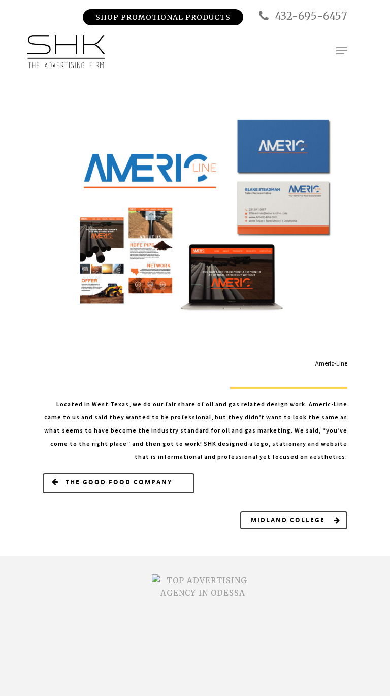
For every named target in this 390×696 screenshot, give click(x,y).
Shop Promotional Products (163, 17)
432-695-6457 (309, 16)
